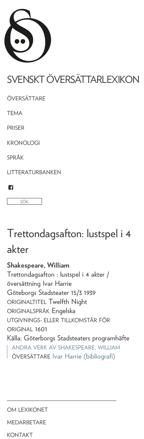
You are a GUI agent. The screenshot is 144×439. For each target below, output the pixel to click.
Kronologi (23, 143)
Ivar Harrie (66, 356)
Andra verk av (66, 347)
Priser (15, 128)
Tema (14, 113)
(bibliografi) (99, 356)
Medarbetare (26, 422)
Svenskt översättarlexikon (73, 79)
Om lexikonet (27, 409)
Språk (15, 157)
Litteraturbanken (34, 172)
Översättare (26, 98)
